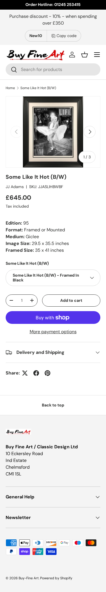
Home (10, 88)
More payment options (53, 332)
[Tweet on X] (25, 373)
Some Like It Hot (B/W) (38, 88)
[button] (84, 54)
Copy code (67, 35)
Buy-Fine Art (29, 578)
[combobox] (53, 69)
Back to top (53, 405)
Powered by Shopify (56, 578)
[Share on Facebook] (36, 373)
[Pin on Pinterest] (47, 373)
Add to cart (71, 300)
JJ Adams (15, 186)
